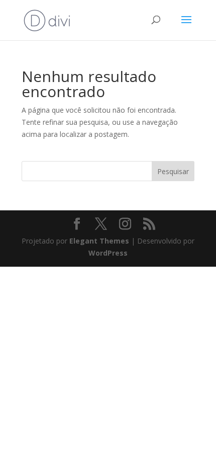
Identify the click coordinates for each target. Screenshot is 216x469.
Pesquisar (173, 171)
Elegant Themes (99, 241)
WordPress (108, 253)
